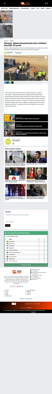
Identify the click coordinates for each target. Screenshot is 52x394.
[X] (13, 286)
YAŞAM (42, 8)
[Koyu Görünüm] (45, 3)
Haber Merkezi (16, 140)
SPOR (37, 8)
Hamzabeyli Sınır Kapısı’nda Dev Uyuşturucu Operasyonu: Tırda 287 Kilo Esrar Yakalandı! (15, 164)
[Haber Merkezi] (8, 141)
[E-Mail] (13, 144)
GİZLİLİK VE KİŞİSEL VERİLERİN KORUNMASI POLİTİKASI (17, 312)
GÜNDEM (48, 8)
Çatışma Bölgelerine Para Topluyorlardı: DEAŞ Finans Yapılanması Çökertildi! (36, 198)
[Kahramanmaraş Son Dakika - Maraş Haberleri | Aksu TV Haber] (25, 3)
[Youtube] (18, 286)
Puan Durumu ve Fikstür (37, 275)
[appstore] (22, 298)
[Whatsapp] (22, 286)
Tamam (33, 312)
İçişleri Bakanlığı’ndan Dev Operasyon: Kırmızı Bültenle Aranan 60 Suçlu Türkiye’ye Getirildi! (15, 198)
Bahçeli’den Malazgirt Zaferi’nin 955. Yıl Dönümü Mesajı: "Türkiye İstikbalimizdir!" (36, 181)
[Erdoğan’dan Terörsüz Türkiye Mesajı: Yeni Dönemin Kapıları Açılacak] (15, 173)
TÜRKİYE (33, 8)
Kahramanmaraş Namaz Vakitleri (39, 272)
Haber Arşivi (34, 279)
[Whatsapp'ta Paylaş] (10, 82)
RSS (14, 303)
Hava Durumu (35, 271)
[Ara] (47, 3)
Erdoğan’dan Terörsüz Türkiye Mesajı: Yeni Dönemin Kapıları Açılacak (15, 181)
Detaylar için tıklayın (26, 265)
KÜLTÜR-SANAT (8, 296)
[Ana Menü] (4, 3)
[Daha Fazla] (12, 82)
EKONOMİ (29, 293)
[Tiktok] (20, 286)
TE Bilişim (29, 307)
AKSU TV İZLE (4, 8)
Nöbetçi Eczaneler (36, 269)
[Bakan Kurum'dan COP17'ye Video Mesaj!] (37, 156)
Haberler (6, 40)
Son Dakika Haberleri (36, 278)
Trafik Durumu (35, 273)
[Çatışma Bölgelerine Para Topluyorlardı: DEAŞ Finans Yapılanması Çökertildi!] (37, 190)
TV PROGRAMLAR (24, 8)
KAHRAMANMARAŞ (14, 8)
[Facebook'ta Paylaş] (5, 82)
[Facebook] (11, 286)
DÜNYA (6, 294)
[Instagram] (15, 286)
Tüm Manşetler (35, 276)
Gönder (8, 225)
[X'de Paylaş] (8, 82)
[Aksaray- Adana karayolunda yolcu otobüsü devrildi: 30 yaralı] (26, 68)
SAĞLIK (28, 294)
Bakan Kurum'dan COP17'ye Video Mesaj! (36, 163)
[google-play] (29, 298)
